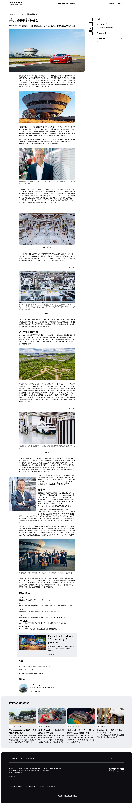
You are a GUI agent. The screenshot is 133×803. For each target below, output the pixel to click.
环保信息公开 (13, 776)
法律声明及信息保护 (28, 758)
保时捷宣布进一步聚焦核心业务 (109, 730)
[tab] (110, 33)
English (45, 768)
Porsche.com (31, 786)
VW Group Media (17, 786)
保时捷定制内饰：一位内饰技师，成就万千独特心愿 (51, 731)
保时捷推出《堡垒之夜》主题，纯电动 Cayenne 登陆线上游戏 (81, 731)
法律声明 (39, 768)
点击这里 (13, 773)
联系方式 (22, 679)
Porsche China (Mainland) (47, 786)
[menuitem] (13, 758)
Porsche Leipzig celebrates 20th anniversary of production (60, 639)
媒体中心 (112, 3)
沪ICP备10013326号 (55, 768)
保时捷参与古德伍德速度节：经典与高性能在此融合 (22, 731)
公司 (11, 727)
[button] (69, 209)
